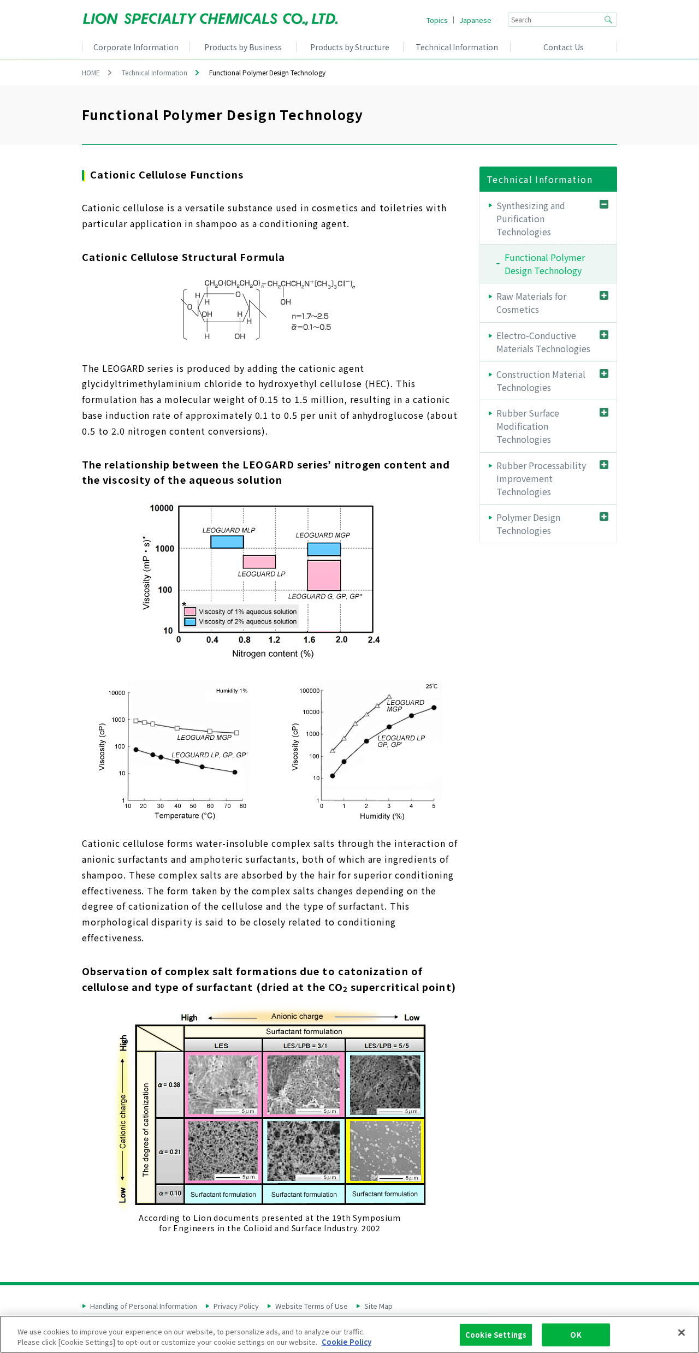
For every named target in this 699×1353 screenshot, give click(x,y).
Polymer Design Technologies (528, 524)
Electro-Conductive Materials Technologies (543, 342)
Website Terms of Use (311, 1306)
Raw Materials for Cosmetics (531, 302)
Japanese (475, 19)
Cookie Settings (495, 1335)
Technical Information (154, 72)
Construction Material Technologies (540, 380)
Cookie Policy (346, 1342)
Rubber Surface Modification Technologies (527, 426)
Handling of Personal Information (143, 1306)
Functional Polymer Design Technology (545, 264)
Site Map (378, 1306)
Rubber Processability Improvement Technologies (541, 478)
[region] (349, 1334)
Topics (437, 19)
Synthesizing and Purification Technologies (530, 218)
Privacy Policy (236, 1306)
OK (575, 1335)
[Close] (682, 1333)
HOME (91, 72)
